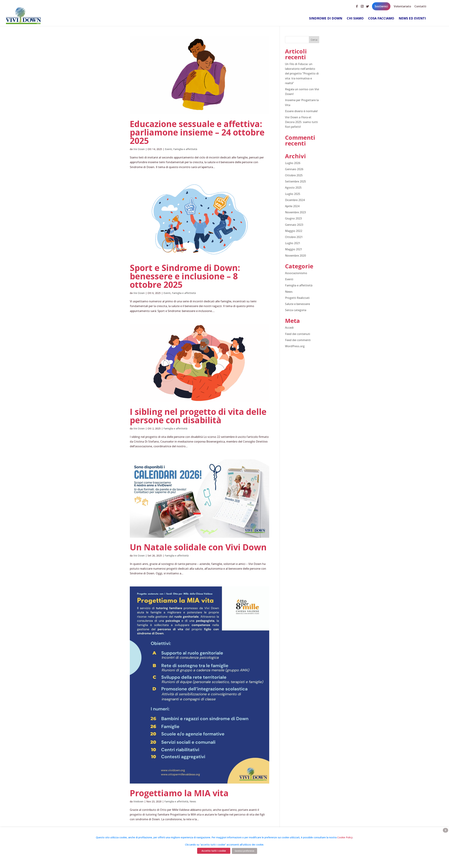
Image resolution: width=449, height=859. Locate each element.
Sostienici (381, 6)
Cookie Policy (345, 837)
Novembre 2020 (295, 255)
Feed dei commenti (298, 340)
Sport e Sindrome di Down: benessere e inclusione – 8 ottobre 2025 (185, 276)
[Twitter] (367, 5)
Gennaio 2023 (294, 225)
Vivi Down (139, 149)
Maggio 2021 (293, 249)
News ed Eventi (412, 18)
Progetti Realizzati (297, 298)
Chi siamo (355, 18)
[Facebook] (357, 5)
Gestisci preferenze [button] (244, 850)
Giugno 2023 (293, 218)
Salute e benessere (297, 304)
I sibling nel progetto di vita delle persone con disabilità (198, 416)
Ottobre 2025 (294, 175)
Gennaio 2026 (294, 169)
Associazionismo (296, 273)
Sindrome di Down (325, 18)
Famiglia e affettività (185, 149)
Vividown (138, 801)
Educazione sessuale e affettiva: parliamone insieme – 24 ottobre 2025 (197, 132)
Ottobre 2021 (294, 237)
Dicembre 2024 (295, 200)
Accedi (289, 328)
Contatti (420, 6)
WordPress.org (295, 346)
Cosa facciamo (381, 18)
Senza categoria (295, 310)
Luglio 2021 (292, 243)
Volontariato (402, 6)
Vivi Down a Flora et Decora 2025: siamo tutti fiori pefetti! (301, 122)
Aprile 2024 (292, 206)
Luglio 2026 (292, 163)
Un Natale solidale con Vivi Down (198, 547)
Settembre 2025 (295, 181)
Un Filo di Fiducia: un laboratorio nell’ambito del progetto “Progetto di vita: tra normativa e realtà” (302, 73)
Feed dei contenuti (297, 334)
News (193, 801)
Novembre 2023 (295, 212)
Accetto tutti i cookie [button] (214, 850)
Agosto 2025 (293, 187)
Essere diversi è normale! (301, 111)
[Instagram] (362, 5)
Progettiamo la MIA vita (179, 793)
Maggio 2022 (293, 231)
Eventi (168, 149)
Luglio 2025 (292, 194)
